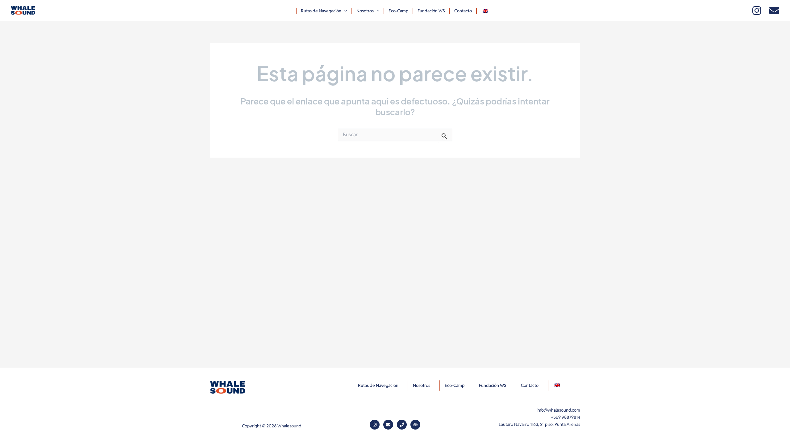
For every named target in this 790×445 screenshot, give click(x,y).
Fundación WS (431, 11)
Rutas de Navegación (321, 11)
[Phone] (402, 425)
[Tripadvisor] (415, 425)
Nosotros (365, 11)
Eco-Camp (398, 11)
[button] (344, 11)
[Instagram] (757, 10)
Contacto (463, 11)
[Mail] (774, 10)
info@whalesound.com (558, 410)
